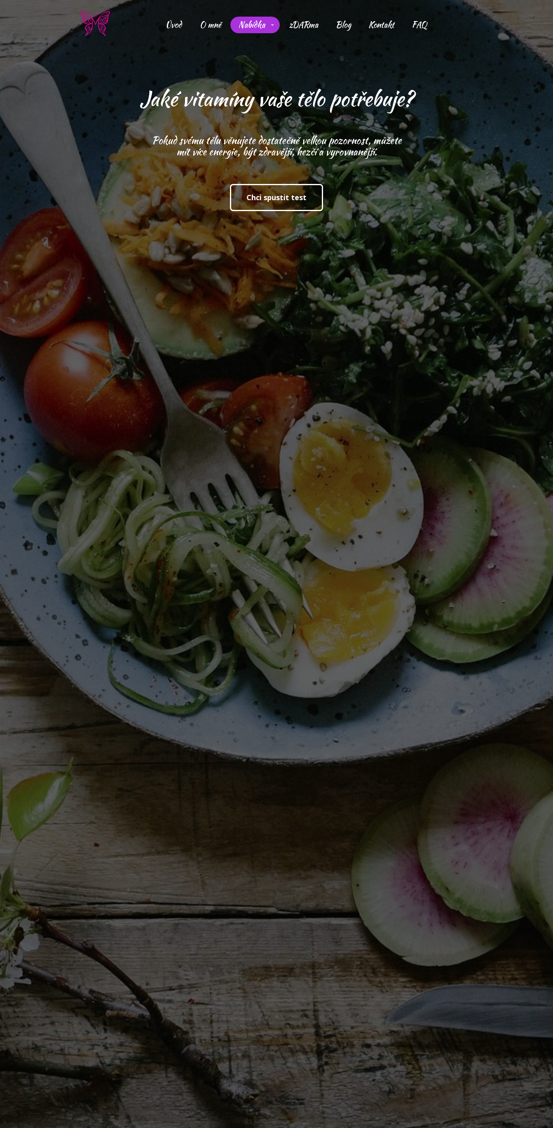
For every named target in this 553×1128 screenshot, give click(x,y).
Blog (343, 24)
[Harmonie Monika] (95, 25)
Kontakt (381, 24)
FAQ (419, 24)
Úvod (174, 24)
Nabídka (251, 24)
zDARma (303, 24)
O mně (210, 24)
